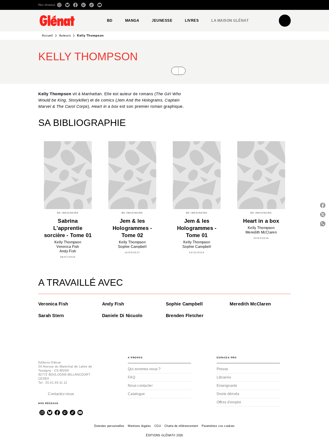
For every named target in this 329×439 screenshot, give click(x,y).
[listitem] (59, 5)
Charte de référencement (181, 426)
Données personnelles (109, 426)
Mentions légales (139, 426)
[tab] (110, 20)
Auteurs (65, 35)
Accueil (47, 35)
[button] (228, 5)
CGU (157, 426)
